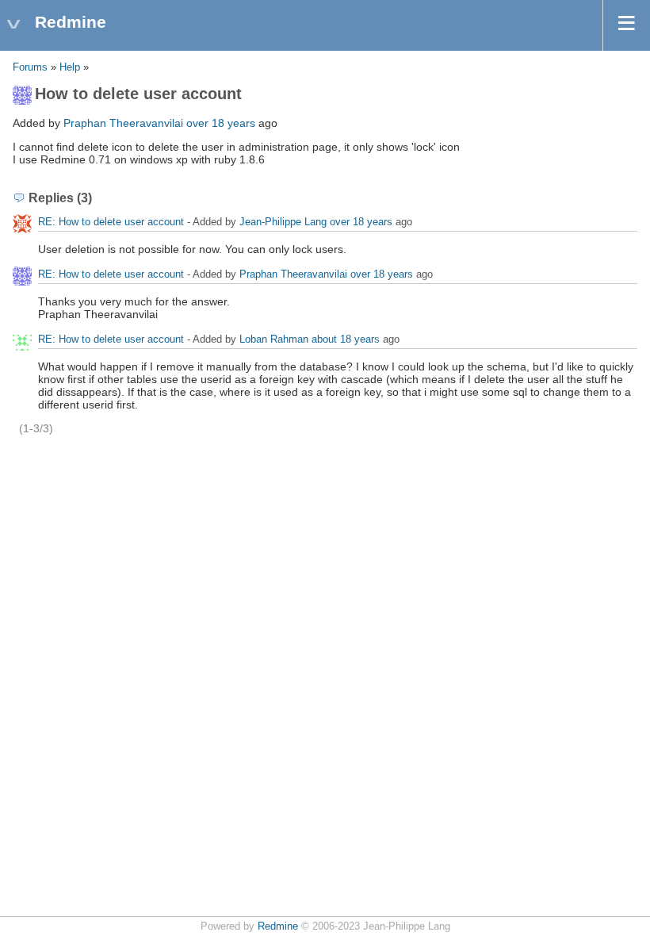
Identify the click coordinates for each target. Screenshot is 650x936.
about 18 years (346, 339)
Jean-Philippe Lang (283, 222)
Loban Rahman (273, 339)
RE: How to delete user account (111, 222)
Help (69, 67)
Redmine (278, 926)
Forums (30, 67)
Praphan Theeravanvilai (123, 123)
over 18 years (220, 123)
